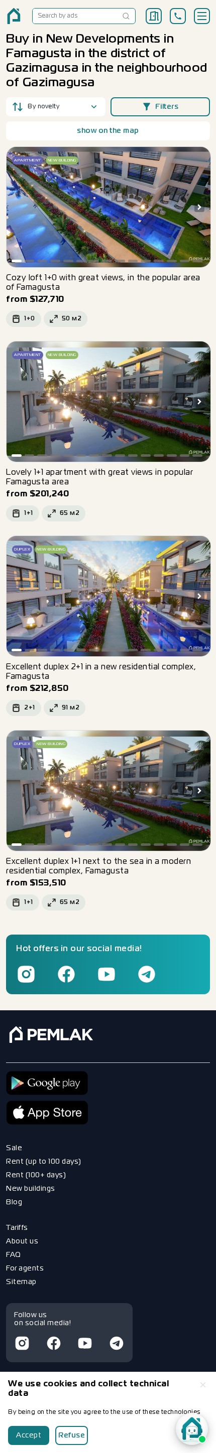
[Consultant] (192, 1429)
